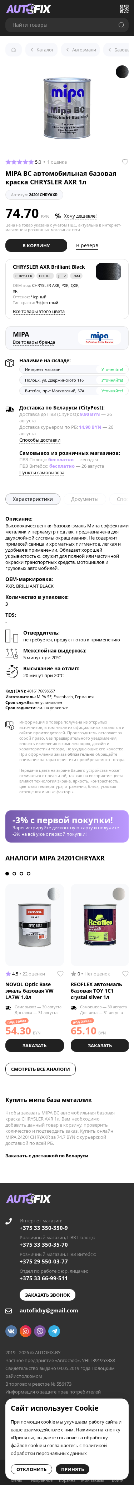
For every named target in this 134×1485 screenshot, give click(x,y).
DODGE (45, 275)
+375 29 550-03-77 (44, 1261)
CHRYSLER (23, 275)
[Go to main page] (28, 9)
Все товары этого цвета (39, 311)
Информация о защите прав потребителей (53, 1392)
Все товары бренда (34, 342)
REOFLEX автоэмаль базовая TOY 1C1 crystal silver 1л (96, 990)
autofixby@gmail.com (49, 1310)
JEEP (62, 275)
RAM (76, 275)
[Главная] (13, 49)
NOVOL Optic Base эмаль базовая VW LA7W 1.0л (29, 990)
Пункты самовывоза (41, 472)
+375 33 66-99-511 (44, 1278)
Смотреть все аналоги (40, 1069)
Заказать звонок (47, 1295)
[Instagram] (25, 1331)
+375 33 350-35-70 (44, 1244)
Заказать (34, 1045)
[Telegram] (54, 1331)
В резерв (87, 245)
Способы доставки (39, 440)
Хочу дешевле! (80, 216)
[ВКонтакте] (11, 1331)
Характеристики (33, 499)
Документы (85, 499)
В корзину (36, 245)
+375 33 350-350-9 (44, 1227)
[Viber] (40, 1331)
